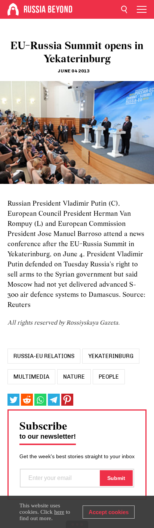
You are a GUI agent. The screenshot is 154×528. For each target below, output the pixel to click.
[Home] (13, 9)
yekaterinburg (110, 356)
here (59, 512)
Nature (74, 376)
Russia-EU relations (43, 356)
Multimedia (31, 376)
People (109, 376)
